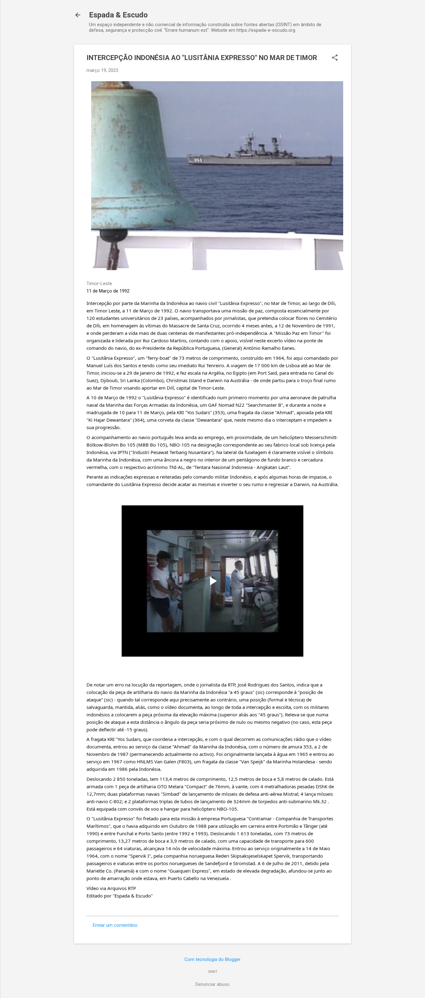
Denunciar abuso (212, 984)
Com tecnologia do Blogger (212, 959)
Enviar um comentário (115, 925)
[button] (335, 58)
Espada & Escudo (118, 15)
